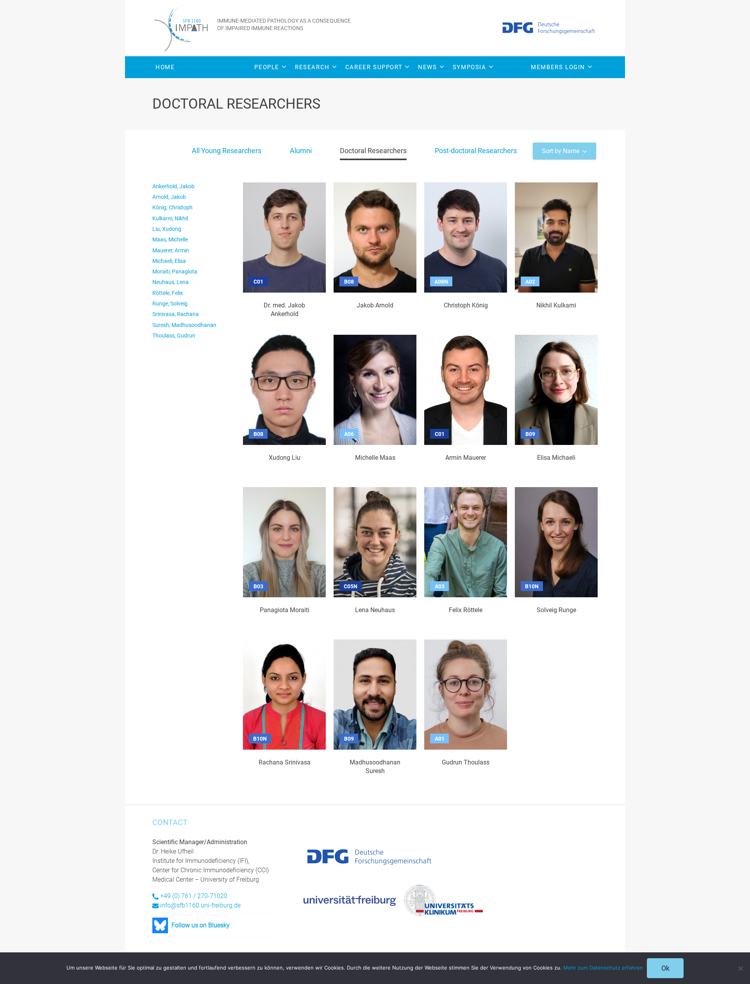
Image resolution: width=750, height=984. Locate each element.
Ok (665, 968)
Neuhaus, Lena (170, 282)
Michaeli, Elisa (169, 261)
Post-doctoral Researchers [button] (476, 150)
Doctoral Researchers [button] (373, 150)
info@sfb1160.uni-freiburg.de (200, 905)
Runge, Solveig (170, 303)
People (266, 67)
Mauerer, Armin (170, 250)
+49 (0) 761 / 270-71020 (193, 896)
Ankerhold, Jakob (173, 186)
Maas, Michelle (170, 239)
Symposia (469, 67)
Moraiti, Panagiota (174, 271)
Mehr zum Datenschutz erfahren (603, 967)
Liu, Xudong (166, 229)
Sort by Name (560, 151)
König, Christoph (172, 207)
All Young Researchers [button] (226, 150)
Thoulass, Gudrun (173, 335)
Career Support (373, 67)
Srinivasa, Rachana (175, 314)
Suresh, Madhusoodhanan (184, 325)
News (427, 67)
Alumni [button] (301, 150)
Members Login (558, 67)
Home (165, 67)
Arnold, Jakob (169, 197)
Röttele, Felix (167, 293)
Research (312, 67)
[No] (740, 968)
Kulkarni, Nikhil (170, 218)
